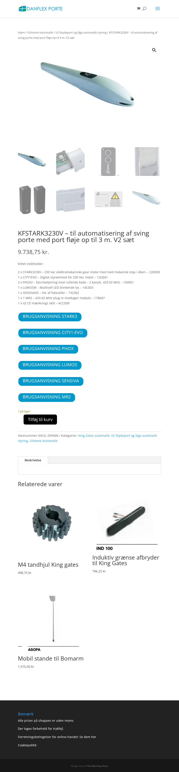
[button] (154, 50)
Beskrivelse (33, 460)
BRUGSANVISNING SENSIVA (51, 381)
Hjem (21, 32)
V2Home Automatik (40, 32)
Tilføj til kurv (40, 419)
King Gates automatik (93, 435)
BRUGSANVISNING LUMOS (50, 364)
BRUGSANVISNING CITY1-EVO (53, 332)
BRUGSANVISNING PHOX (48, 348)
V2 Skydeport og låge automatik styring (81, 32)
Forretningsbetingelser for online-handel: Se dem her (57, 737)
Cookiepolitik (27, 745)
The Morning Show (97, 765)
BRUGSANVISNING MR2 (47, 397)
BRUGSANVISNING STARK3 (50, 316)
